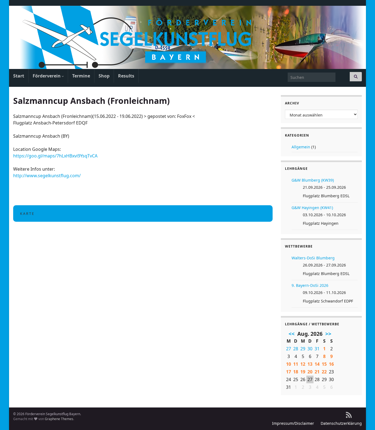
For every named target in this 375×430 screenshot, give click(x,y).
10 (288, 364)
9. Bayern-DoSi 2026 (310, 285)
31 (317, 349)
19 (302, 372)
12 (302, 364)
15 (324, 364)
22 (324, 372)
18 (295, 372)
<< (292, 334)
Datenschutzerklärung (341, 423)
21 (317, 372)
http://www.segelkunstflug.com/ (47, 176)
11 (295, 364)
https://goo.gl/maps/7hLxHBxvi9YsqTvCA (55, 156)
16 (331, 364)
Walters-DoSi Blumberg (313, 257)
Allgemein (301, 146)
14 (317, 364)
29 (302, 349)
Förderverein (47, 76)
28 (295, 349)
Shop (104, 76)
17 (288, 372)
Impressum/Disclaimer (293, 423)
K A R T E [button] (27, 213)
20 (309, 372)
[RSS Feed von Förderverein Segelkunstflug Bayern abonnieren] (349, 413)
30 (309, 349)
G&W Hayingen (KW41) (312, 207)
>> (328, 334)
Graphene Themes (59, 419)
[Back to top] (363, 418)
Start (18, 76)
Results (126, 76)
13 (309, 364)
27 (288, 349)
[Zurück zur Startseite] (187, 37)
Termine (81, 76)
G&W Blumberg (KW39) (313, 180)
